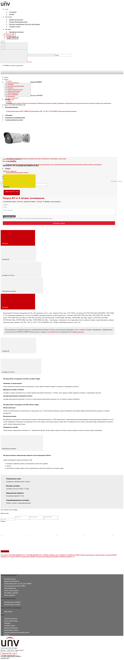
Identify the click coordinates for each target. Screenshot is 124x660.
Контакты (11, 14)
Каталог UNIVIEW (36, 82)
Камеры (9, 81)
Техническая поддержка (11, 630)
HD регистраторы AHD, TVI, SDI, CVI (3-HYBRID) (17, 583)
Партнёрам (7, 623)
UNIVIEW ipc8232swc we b (51, 555)
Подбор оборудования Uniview (18, 22)
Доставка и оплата (14, 27)
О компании (12, 12)
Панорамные (33, 103)
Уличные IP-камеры (89, 103)
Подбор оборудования (11, 621)
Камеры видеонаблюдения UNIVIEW (47, 557)
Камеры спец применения (103, 103)
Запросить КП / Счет (9, 653)
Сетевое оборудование (14, 91)
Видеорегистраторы (11, 107)
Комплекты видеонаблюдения (15, 86)
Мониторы (10, 88)
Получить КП (10, 35)
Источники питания (72, 164)
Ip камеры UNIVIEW (14, 557)
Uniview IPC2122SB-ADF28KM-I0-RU (14, 555)
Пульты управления (12, 94)
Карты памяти (82, 164)
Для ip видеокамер (44, 164)
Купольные (25, 103)
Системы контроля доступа (15, 89)
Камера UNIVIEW (111, 555)
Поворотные (61, 103)
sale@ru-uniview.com (12, 39)
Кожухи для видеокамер (11, 590)
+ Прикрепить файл (9, 216)
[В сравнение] (13, 121)
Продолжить (4, 551)
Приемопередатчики (13, 93)
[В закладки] (39, 121)
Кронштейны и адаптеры (11, 593)
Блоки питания (8, 611)
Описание (5, 243)
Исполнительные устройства (12, 604)
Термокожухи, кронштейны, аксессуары (54, 159)
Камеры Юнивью (100, 555)
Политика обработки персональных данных (41, 218)
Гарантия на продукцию (16, 20)
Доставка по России (8, 275)
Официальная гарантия (9, 291)
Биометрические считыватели (12, 602)
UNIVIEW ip (4, 557)
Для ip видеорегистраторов (58, 164)
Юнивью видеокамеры (87, 555)
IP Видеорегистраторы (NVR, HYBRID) (14, 586)
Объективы (10, 84)
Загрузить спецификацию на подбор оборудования (24, 24)
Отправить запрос (59, 223)
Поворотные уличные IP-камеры (47, 103)
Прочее (26, 172)
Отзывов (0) (6, 259)
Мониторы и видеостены (94, 164)
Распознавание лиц (12, 98)
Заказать (7, 187)
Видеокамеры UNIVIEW (28, 557)
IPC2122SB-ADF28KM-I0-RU (34, 555)
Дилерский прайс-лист (10, 618)
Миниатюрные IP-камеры (13, 103)
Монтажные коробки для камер (31, 159)
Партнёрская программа (16, 32)
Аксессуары (10, 99)
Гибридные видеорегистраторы (67, 111)
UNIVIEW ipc (63, 555)
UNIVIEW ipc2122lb (73, 555)
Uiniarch (7, 168)
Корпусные (79, 103)
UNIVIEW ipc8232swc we (67, 557)
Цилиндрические (70, 103)
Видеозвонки (11, 96)
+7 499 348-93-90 (13, 37)
